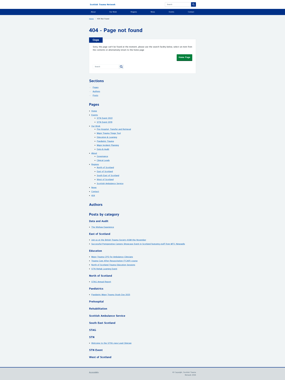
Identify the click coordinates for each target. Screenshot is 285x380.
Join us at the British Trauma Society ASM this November (118, 240)
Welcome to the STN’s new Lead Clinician (111, 343)
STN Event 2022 (105, 118)
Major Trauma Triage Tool (109, 133)
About (93, 12)
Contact (191, 12)
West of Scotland (105, 179)
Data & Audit (103, 149)
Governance (102, 156)
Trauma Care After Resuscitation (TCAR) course (114, 260)
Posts (95, 95)
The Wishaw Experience (102, 227)
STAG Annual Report (101, 281)
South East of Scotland (108, 175)
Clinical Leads (103, 160)
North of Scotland (105, 167)
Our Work (113, 12)
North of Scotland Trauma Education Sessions (113, 264)
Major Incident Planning (108, 145)
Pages (96, 87)
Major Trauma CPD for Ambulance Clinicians (112, 256)
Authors (96, 91)
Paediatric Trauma (105, 141)
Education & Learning (107, 137)
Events (171, 12)
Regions (134, 12)
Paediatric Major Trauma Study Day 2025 (110, 294)
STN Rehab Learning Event (104, 268)
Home (91, 19)
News (153, 12)
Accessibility (94, 372)
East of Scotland (105, 171)
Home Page (184, 57)
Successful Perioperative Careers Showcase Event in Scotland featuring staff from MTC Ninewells (138, 244)
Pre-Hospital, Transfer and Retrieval (114, 129)
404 (93, 195)
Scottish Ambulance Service (110, 183)
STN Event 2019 (104, 122)
